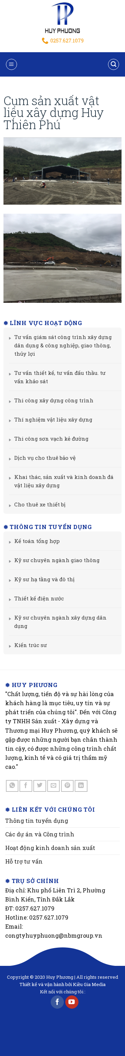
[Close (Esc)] (118, 14)
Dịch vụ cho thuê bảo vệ (45, 457)
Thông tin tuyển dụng (36, 820)
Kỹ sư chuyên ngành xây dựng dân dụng (60, 621)
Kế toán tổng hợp (37, 540)
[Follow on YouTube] (71, 1002)
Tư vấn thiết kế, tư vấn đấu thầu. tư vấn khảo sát (60, 377)
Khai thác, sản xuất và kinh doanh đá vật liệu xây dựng (64, 481)
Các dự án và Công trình (39, 834)
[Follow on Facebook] (57, 1002)
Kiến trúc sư (30, 644)
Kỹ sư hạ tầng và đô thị (44, 579)
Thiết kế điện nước (39, 598)
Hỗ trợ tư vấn (24, 861)
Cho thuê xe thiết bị (40, 504)
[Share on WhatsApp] (12, 786)
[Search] (113, 64)
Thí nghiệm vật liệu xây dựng (53, 419)
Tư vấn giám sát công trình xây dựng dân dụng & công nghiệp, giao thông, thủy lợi (63, 345)
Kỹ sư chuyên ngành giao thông (57, 560)
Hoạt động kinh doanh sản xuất (50, 847)
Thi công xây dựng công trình (53, 400)
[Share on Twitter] (39, 786)
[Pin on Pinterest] (67, 786)
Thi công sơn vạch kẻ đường (51, 438)
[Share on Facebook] (25, 786)
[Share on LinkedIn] (81, 786)
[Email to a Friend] (53, 786)
